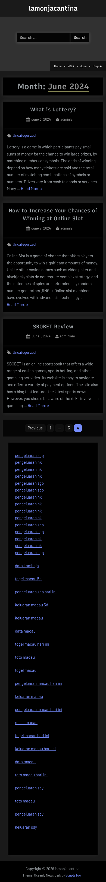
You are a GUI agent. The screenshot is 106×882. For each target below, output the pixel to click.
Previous (35, 428)
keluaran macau (29, 696)
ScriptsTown (74, 875)
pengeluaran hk (28, 462)
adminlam (68, 119)
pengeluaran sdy (29, 813)
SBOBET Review (53, 326)
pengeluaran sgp (29, 455)
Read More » (31, 189)
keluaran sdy (26, 827)
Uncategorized (24, 135)
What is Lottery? (53, 109)
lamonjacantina (53, 8)
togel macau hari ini (32, 735)
